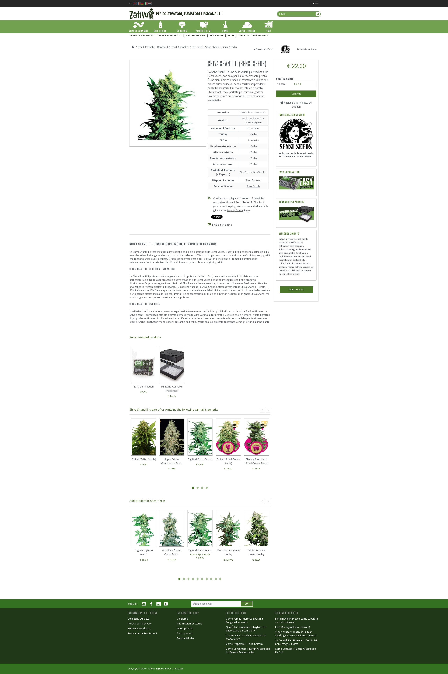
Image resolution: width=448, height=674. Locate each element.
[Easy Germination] (296, 183)
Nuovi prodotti (185, 628)
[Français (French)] (138, 2)
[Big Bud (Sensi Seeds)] (200, 437)
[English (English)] (134, 2)
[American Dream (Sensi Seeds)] (172, 528)
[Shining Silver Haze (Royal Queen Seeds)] (256, 437)
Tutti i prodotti (185, 633)
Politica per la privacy (140, 623)
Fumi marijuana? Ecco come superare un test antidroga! (296, 620)
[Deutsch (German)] (142, 2)
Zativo (143, 668)
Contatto (314, 3)
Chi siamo (182, 618)
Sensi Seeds (253, 186)
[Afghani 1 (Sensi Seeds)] (144, 528)
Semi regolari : (285, 79)
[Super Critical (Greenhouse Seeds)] (172, 437)
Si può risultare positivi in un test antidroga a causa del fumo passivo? (296, 633)
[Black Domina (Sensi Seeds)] (228, 528)
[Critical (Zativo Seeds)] (144, 437)
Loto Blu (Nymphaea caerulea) (292, 627)
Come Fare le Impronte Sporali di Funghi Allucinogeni (244, 620)
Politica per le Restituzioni (142, 633)
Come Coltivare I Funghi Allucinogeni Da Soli (295, 650)
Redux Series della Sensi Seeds (296, 153)
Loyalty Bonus (235, 210)
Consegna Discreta (138, 618)
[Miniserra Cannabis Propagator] (296, 214)
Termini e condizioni (139, 628)
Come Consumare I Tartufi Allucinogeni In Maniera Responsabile (248, 650)
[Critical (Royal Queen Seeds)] (228, 437)
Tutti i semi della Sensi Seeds (295, 156)
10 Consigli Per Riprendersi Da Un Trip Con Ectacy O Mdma (296, 642)
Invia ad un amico (222, 224)
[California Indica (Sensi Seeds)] (256, 528)
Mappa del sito (185, 638)
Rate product (296, 289)
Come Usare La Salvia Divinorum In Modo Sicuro (246, 637)
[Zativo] (142, 9)
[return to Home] (133, 47)
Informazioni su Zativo (189, 623)
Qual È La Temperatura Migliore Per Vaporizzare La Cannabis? (246, 628)
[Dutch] (150, 2)
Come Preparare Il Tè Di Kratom (244, 643)
